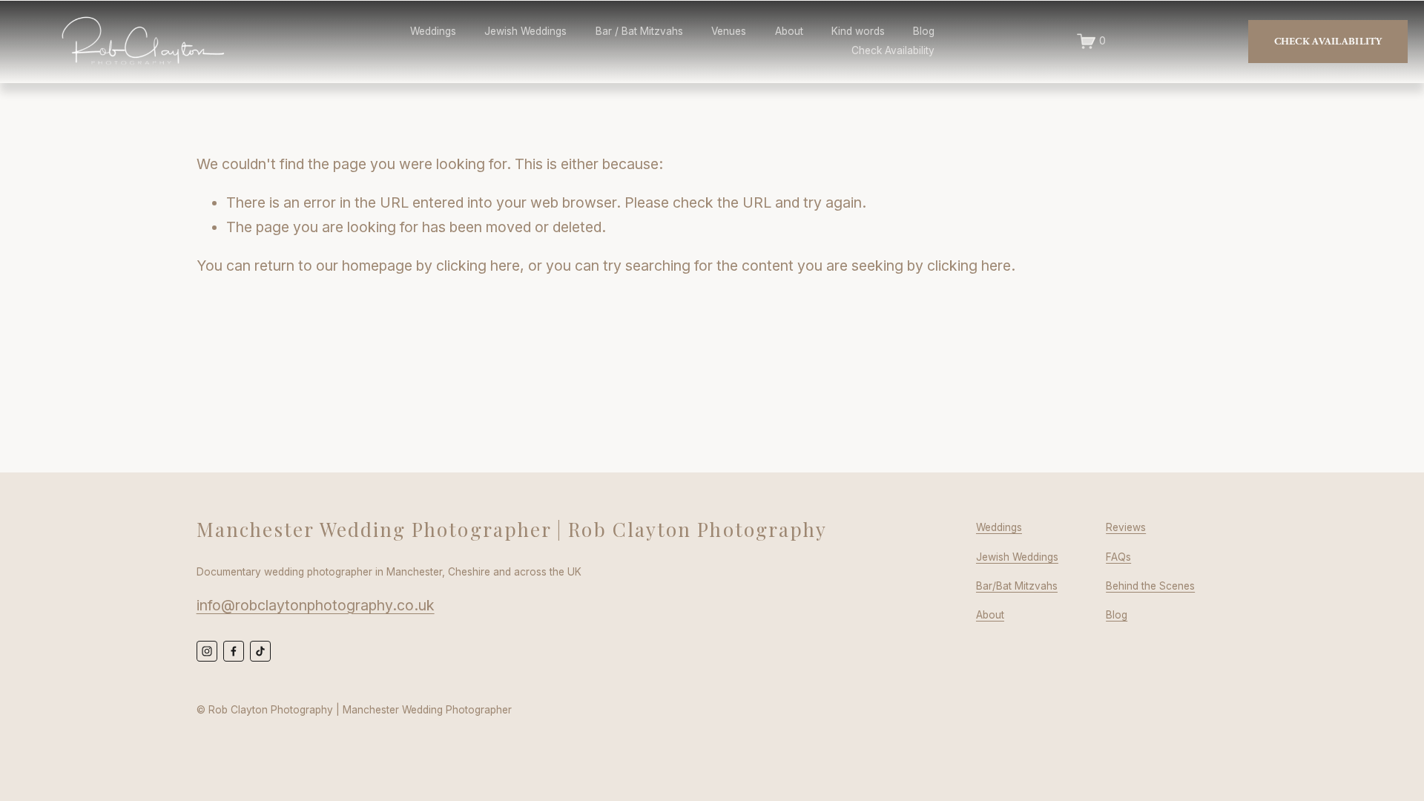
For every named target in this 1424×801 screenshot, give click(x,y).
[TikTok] (260, 651)
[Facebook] (233, 651)
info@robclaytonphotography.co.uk (316, 605)
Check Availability (892, 50)
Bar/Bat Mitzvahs (1017, 586)
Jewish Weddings (525, 31)
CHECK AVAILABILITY (1328, 41)
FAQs (1118, 557)
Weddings (433, 31)
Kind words (858, 31)
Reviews (1126, 527)
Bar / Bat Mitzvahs (639, 31)
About (990, 615)
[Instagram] (207, 651)
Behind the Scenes (1150, 586)
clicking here (478, 265)
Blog (923, 31)
